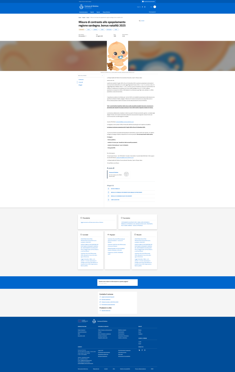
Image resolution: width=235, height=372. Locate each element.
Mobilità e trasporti (122, 330)
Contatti (106, 369)
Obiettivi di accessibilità (125, 369)
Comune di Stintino (113, 172)
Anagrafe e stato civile (102, 338)
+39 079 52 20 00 (85, 357)
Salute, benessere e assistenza (104, 334)
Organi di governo (81, 330)
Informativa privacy (122, 352)
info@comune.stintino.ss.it (86, 360)
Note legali (120, 354)
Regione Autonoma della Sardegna (85, 1)
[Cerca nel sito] (154, 7)
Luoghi (139, 341)
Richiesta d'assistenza (102, 356)
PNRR (152, 369)
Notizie (139, 330)
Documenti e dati (81, 336)
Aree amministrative (82, 332)
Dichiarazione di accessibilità (124, 356)
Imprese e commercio (102, 336)
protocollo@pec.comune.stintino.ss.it (124, 122)
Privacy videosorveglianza (140, 369)
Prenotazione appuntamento (104, 352)
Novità (83, 17)
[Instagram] (144, 7)
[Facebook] (142, 7)
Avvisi (88, 17)
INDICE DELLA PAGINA (82, 75)
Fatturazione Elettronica (83, 369)
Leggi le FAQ (100, 350)
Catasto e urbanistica (122, 338)
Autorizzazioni (121, 332)
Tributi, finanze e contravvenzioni (105, 330)
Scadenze (140, 334)
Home (80, 17)
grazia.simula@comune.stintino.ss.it (125, 157)
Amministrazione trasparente (124, 350)
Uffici (79, 334)
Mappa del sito (96, 369)
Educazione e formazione (123, 336)
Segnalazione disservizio (103, 354)
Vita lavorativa (121, 334)
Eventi (139, 343)
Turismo (99, 332)
